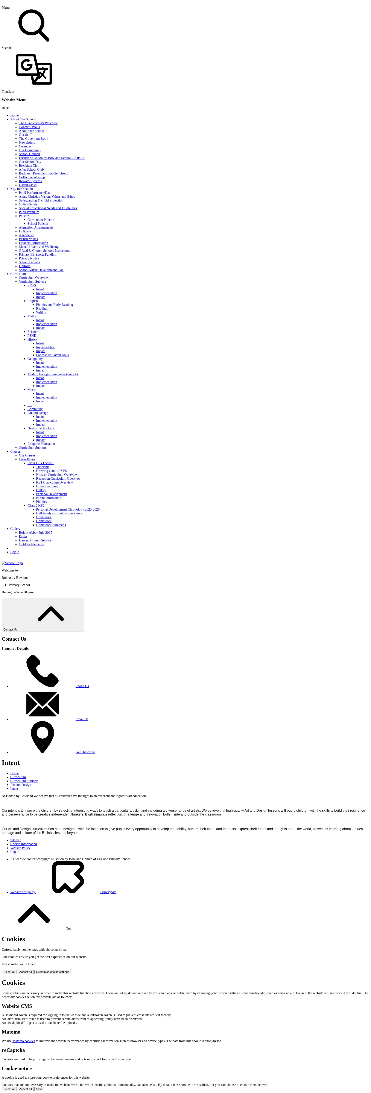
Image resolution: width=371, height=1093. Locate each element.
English (32, 301)
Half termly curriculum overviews (59, 513)
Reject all (9, 971)
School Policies (37, 223)
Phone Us (82, 686)
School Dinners (29, 262)
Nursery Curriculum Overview (57, 474)
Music (31, 389)
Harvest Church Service (35, 540)
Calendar (25, 146)
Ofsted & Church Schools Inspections (44, 250)
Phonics (41, 501)
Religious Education (41, 444)
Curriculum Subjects (33, 281)
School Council (29, 154)
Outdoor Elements (31, 544)
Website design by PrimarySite (63, 892)
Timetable (42, 467)
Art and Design (37, 413)
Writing (41, 312)
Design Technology (40, 428)
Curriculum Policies (40, 219)
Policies (24, 216)
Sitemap (15, 840)
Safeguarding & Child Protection (41, 200)
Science (32, 332)
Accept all (25, 971)
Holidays (25, 231)
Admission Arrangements (36, 227)
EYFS (31, 285)
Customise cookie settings (52, 971)
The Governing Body (33, 138)
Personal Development (51, 494)
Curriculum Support (32, 447)
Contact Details (29, 127)
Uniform (24, 266)
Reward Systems (30, 181)
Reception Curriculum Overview (58, 478)
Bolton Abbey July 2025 (35, 532)
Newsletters (27, 142)
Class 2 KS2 (35, 505)
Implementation (46, 293)
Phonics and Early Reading (54, 304)
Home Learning (47, 486)
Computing (35, 409)
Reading (41, 308)
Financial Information (33, 243)
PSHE (31, 335)
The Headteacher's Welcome (38, 123)
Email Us (82, 719)
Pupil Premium (29, 212)
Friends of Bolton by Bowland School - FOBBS (52, 158)
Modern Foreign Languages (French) (52, 374)
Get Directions (85, 752)
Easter (23, 536)
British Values (28, 239)
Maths (31, 316)
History (32, 339)
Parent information (48, 498)
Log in (14, 552)
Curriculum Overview (34, 277)
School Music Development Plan (41, 270)
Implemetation (45, 347)
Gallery (41, 490)
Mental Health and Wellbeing (39, 247)
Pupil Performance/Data (35, 192)
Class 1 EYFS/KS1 (40, 463)
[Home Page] (12, 563)
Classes (15, 451)
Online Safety (28, 204)
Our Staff (25, 134)
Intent (40, 289)
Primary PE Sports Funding (37, 254)
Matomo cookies (23, 1041)
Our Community (30, 150)
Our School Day (30, 162)
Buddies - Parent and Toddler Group (43, 173)
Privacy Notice (29, 258)
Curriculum (18, 274)
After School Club (31, 169)
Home (14, 115)
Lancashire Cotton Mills (52, 355)
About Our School (22, 119)
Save (39, 1089)
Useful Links (27, 185)
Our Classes (27, 455)
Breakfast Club (29, 165)
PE (29, 405)
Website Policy (20, 848)
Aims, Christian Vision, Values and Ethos (47, 196)
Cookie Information (23, 844)
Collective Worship (32, 177)
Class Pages (27, 459)
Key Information (21, 189)
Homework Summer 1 (51, 525)
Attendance (26, 235)
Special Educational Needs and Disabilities (48, 208)
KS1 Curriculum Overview (54, 482)
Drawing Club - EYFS (51, 471)
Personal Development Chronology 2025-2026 (68, 509)
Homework (44, 517)
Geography (35, 359)
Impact (40, 297)
